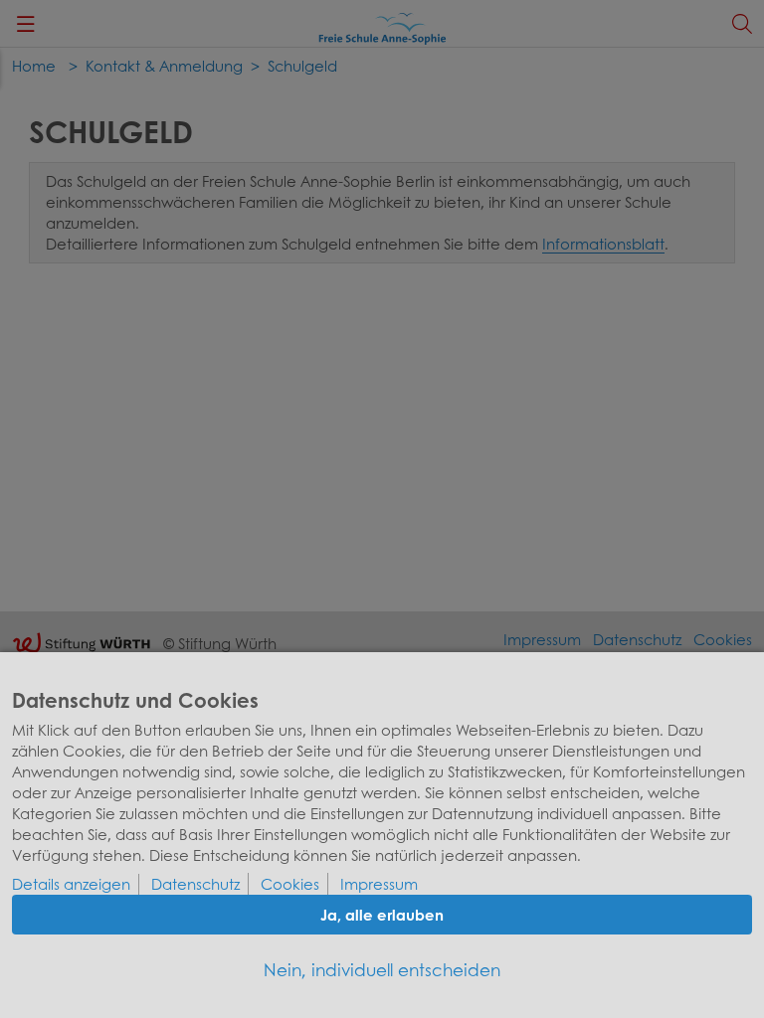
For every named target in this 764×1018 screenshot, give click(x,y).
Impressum (379, 884)
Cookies (290, 884)
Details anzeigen (71, 884)
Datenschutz (195, 884)
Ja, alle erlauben (382, 915)
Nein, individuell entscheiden (382, 969)
